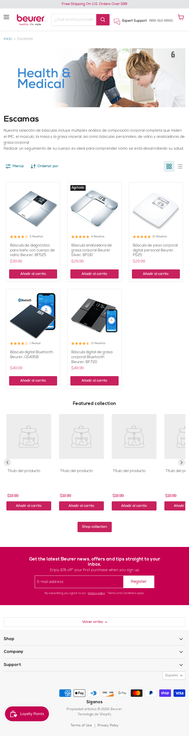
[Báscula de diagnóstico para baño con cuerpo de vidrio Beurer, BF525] (33, 209)
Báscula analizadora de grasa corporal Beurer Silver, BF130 (91, 250)
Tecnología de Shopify (94, 714)
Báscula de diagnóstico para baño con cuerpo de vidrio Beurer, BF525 (32, 250)
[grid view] (169, 166)
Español (171, 675)
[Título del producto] (28, 436)
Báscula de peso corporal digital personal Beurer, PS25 (155, 250)
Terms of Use (81, 725)
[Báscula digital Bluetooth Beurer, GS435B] (33, 316)
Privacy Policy (108, 725)
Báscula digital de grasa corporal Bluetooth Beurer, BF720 (91, 357)
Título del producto (23, 471)
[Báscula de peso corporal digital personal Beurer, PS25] (156, 209)
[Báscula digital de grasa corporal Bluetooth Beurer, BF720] (94, 316)
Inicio (8, 39)
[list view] (179, 166)
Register (139, 582)
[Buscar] (103, 19)
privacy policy (96, 593)
